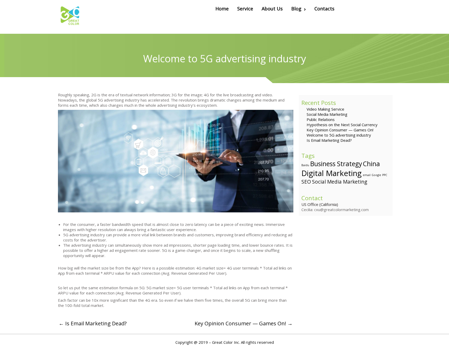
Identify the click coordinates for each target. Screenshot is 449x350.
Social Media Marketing (327, 114)
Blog (296, 8)
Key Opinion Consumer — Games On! (340, 129)
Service (245, 8)
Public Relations (321, 119)
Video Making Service (325, 109)
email (367, 175)
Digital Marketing (331, 173)
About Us (272, 8)
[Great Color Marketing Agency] (70, 17)
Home (222, 8)
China (371, 163)
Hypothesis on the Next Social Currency (342, 124)
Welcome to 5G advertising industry (339, 135)
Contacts (324, 8)
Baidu (305, 165)
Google (376, 175)
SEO (306, 181)
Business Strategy (336, 163)
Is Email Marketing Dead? (329, 140)
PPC (384, 175)
